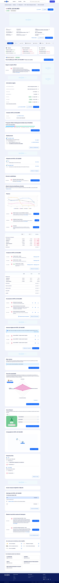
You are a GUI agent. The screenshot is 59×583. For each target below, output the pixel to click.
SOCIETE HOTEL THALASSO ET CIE (14, 462)
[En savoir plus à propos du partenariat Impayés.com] (38, 543)
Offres (24, 1)
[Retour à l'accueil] (7, 575)
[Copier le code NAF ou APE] (29, 32)
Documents (48, 43)
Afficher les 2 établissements (34, 147)
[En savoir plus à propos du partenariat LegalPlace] (21, 543)
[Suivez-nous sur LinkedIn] (44, 579)
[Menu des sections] (5, 43)
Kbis (17, 43)
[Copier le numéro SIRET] (13, 32)
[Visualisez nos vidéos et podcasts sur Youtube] (48, 579)
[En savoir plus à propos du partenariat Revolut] (21, 546)
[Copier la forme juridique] (26, 35)
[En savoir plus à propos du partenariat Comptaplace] (21, 548)
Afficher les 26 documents (34, 316)
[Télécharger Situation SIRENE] (38, 99)
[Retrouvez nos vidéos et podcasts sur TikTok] (50, 579)
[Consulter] (35, 303)
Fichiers (14, 577)
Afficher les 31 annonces (27, 348)
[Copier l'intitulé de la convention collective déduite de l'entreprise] (38, 89)
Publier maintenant (35, 348)
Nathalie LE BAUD (11, 501)
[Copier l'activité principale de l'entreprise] (38, 86)
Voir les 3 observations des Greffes (11, 103)
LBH (35, 32)
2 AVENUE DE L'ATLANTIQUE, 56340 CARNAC (41, 29)
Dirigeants (36, 43)
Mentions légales (34, 37)
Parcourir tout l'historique (34, 508)
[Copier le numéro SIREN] (11, 29)
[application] (22, 201)
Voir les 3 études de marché (34, 535)
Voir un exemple (17, 72)
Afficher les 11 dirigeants (34, 170)
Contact (22, 43)
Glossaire (29, 577)
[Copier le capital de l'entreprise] (38, 92)
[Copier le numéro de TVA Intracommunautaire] (12, 35)
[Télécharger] (38, 303)
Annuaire (14, 578)
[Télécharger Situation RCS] (38, 97)
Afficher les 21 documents (34, 268)
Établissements (29, 43)
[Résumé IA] (33, 303)
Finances (42, 43)
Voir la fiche (37, 166)
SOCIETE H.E (22, 462)
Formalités (19, 1)
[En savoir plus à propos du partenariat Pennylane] (38, 546)
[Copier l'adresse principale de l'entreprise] (49, 29)
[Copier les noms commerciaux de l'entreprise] (38, 94)
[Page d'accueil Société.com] (6, 1)
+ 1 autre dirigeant (39, 32)
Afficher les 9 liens (35, 476)
